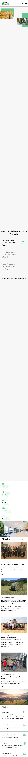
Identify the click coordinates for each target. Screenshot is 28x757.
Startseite (5, 3)
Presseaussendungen (18, 539)
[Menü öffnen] (26, 3)
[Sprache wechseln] (23, 3)
